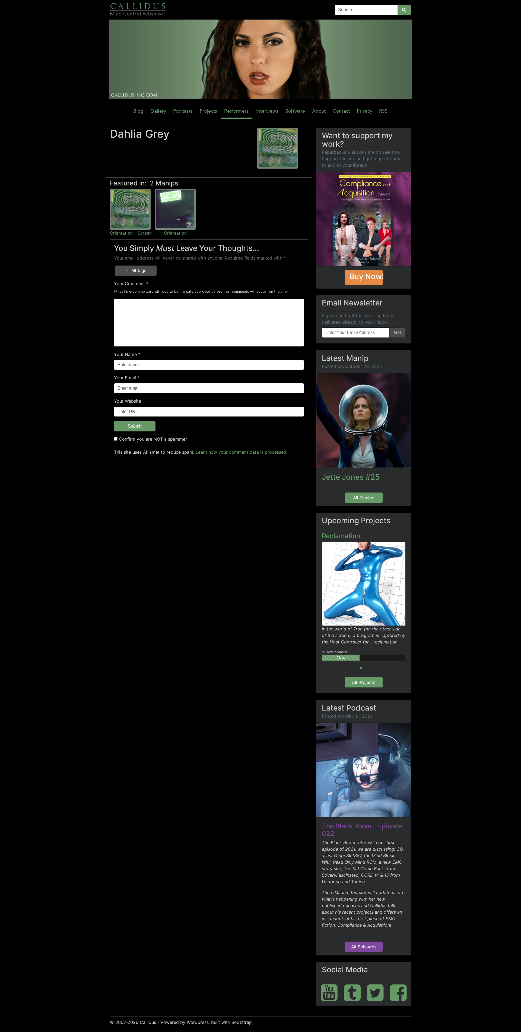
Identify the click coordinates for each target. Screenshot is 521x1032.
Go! (397, 332)
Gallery (158, 111)
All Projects (363, 682)
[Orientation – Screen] (130, 209)
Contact (341, 111)
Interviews (267, 111)
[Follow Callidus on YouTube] (329, 992)
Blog (138, 111)
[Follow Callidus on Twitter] (375, 992)
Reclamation (341, 536)
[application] (260, 59)
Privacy (364, 111)
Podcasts (183, 111)
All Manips (363, 497)
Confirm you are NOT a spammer (152, 439)
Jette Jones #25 (351, 477)
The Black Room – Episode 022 (362, 829)
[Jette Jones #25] (363, 420)
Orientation (175, 233)
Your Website (127, 401)
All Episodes (363, 946)
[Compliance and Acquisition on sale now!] (363, 219)
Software (295, 111)
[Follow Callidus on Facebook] (398, 992)
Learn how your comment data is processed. (241, 452)
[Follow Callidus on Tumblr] (352, 992)
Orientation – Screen (131, 233)
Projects (208, 111)
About (319, 111)
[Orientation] (175, 209)
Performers (236, 111)
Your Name (125, 354)
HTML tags (135, 270)
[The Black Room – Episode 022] (363, 770)
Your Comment (129, 283)
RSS (383, 111)
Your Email (125, 377)
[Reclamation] (363, 583)
